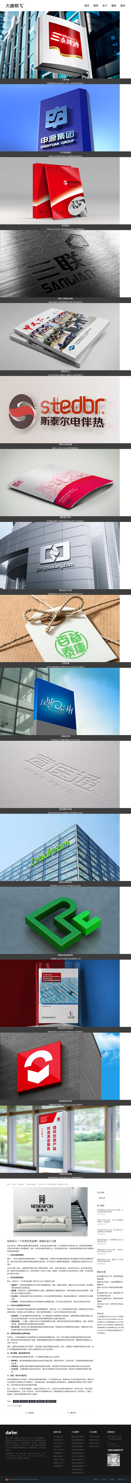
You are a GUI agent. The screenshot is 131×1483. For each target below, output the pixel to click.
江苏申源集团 (65, 152)
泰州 (25, 1453)
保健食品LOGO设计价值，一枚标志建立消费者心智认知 (110, 1251)
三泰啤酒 (65, 79)
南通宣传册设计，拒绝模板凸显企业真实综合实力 (110, 1241)
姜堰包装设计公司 (113, 1322)
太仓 (32, 1456)
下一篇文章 (71, 1413)
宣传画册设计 (58, 1466)
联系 (122, 5)
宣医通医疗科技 (65, 809)
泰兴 (38, 1453)
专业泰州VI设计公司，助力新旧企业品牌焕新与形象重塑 (110, 1231)
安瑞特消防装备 (65, 1174)
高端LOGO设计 (59, 1459)
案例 (95, 5)
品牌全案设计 (58, 1456)
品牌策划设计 (58, 1453)
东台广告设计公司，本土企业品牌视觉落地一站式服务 (110, 1221)
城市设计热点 (94, 1443)
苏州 (21, 1453)
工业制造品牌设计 (78, 1450)
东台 (7, 1456)
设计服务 (103, 1479)
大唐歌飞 (95, 1479)
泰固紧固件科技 (65, 1101)
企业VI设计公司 (59, 1443)
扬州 (24, 1456)
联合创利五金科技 (65, 1028)
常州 (9, 1458)
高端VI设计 (24, 1346)
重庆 (18, 1458)
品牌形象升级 (119, 1325)
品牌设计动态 (94, 1446)
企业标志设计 (58, 1437)
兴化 (42, 1453)
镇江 (20, 1456)
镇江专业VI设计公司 (112, 1316)
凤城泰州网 (65, 736)
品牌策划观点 (94, 1440)
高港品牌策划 (101, 1327)
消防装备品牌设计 (78, 1453)
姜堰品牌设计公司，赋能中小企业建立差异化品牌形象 (110, 1260)
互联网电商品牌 (77, 1446)
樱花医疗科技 (65, 517)
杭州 (17, 1453)
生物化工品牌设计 (78, 1456)
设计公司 (32, 1401)
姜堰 (30, 1453)
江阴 (28, 1456)
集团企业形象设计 (78, 1437)
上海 (12, 1453)
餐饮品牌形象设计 (78, 1443)
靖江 (15, 1456)
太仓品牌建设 (101, 1316)
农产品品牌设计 (77, 1469)
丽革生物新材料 (65, 882)
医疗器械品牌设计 (78, 1440)
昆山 (37, 1456)
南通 (14, 1458)
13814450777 (115, 1450)
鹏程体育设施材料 (65, 955)
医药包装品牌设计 (78, 1459)
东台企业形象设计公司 (113, 1319)
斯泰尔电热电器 (65, 444)
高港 (34, 1453)
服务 (113, 5)
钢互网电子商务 (65, 590)
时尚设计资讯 (94, 1437)
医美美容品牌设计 (78, 1463)
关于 (104, 5)
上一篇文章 (30, 1413)
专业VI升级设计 (59, 1450)
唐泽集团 (65, 225)
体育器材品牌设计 (78, 1466)
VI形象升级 (58, 1446)
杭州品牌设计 (110, 1325)
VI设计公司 (52, 1357)
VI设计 (84, 1248)
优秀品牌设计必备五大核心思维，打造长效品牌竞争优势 (110, 1211)
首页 (86, 5)
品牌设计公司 (58, 1463)
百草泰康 (65, 663)
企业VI (104, 1319)
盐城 (11, 1456)
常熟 (41, 1456)
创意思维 (110, 1330)
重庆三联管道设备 (65, 298)
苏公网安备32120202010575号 (16, 1479)
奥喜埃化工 (65, 371)
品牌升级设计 (58, 1440)
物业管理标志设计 (78, 1473)
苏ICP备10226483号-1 (32, 1479)
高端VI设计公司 (13, 1309)
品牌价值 (102, 1333)
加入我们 (112, 1479)
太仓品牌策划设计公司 (113, 1327)
